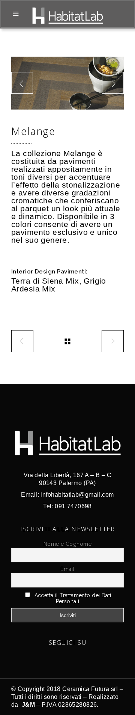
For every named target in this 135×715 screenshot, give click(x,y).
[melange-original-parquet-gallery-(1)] (67, 83)
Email (67, 569)
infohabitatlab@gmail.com (77, 494)
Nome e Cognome (68, 544)
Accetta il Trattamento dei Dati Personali (72, 598)
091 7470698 (73, 506)
